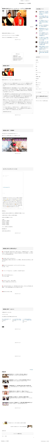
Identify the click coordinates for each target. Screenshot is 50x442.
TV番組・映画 (38, 76)
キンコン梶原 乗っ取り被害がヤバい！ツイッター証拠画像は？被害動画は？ (27, 320)
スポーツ (37, 62)
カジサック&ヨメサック (6, 208)
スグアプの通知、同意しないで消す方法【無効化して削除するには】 (43, 17)
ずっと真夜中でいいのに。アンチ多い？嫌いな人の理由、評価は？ (43, 22)
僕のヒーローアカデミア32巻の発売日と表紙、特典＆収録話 (43, 52)
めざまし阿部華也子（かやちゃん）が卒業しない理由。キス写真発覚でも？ (43, 34)
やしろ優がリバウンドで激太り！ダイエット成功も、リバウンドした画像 (43, 38)
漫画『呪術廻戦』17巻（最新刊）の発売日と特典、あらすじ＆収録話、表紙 (43, 43)
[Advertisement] (17, 29)
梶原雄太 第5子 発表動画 (17, 56)
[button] (48, 92)
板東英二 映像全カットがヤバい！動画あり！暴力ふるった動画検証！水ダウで (43, 47)
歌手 (36, 80)
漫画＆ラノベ (38, 84)
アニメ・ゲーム (38, 72)
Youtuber (37, 78)
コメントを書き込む (17, 433)
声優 (36, 74)
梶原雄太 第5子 (15, 55)
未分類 (37, 60)
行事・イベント (38, 82)
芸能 (36, 70)
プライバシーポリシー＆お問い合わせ (42, 100)
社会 (36, 66)
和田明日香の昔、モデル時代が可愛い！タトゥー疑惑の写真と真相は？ (43, 13)
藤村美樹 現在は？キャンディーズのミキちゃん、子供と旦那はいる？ (43, 29)
